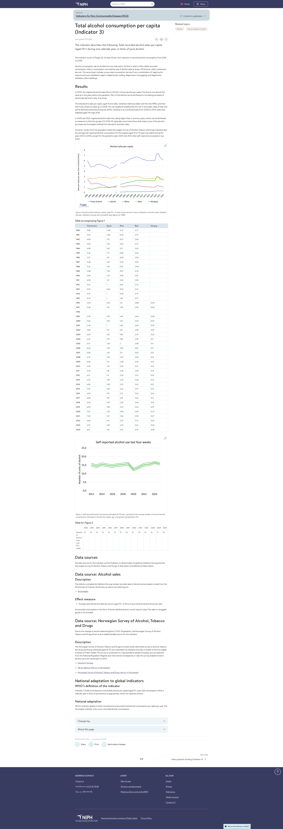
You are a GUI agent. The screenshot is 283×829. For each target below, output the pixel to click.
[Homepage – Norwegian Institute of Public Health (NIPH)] (81, 4)
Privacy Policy (146, 818)
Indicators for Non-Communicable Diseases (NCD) (102, 15)
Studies (168, 781)
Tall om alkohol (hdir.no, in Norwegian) (94, 667)
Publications (170, 792)
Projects (169, 786)
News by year (126, 781)
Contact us (80, 781)
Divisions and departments (131, 786)
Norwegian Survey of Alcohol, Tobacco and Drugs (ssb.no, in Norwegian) (108, 672)
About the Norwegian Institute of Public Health (119, 818)
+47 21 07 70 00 (92, 786)
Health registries (172, 797)
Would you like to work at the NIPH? (134, 792)
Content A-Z (170, 802)
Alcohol (179, 29)
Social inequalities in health (197, 29)
